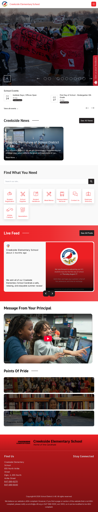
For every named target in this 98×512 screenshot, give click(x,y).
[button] (87, 107)
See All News (87, 120)
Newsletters (22, 216)
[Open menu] (93, 4)
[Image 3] (53, 78)
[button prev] (46, 294)
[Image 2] (49, 78)
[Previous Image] (38, 78)
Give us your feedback (95, 68)
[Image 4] (58, 78)
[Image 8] (75, 78)
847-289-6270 (11, 481)
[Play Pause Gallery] (7, 78)
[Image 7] (71, 78)
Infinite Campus (10, 216)
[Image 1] (45, 78)
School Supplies (23, 200)
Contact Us (75, 200)
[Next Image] (90, 78)
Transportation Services (62, 200)
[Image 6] (66, 78)
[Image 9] (79, 78)
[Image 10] (83, 78)
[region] (48, 339)
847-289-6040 (11, 485)
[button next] (52, 294)
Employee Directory (88, 200)
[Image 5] (62, 78)
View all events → (11, 108)
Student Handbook (36, 200)
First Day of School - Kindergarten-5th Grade (75, 96)
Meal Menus (49, 200)
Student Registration (9, 200)
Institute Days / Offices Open (25, 95)
